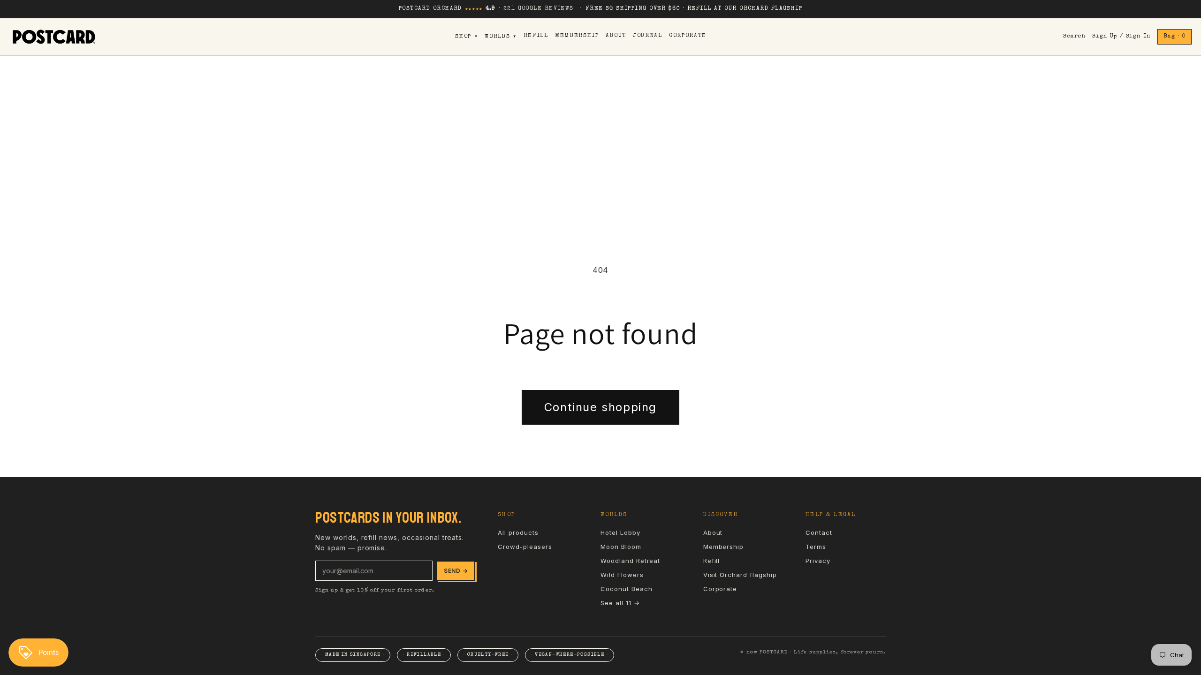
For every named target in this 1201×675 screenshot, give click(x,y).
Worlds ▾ (501, 37)
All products (518, 532)
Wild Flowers (622, 574)
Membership (577, 36)
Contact (819, 532)
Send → (456, 570)
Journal (647, 36)
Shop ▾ (466, 37)
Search (1074, 36)
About (616, 36)
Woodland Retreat (630, 560)
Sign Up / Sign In (1121, 36)
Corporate (688, 36)
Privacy (818, 560)
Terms (816, 546)
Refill (536, 36)
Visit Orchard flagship (740, 574)
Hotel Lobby (620, 532)
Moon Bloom (620, 546)
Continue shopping (600, 407)
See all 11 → (620, 603)
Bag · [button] (1174, 36)
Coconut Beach (626, 588)
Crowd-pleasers (525, 546)
